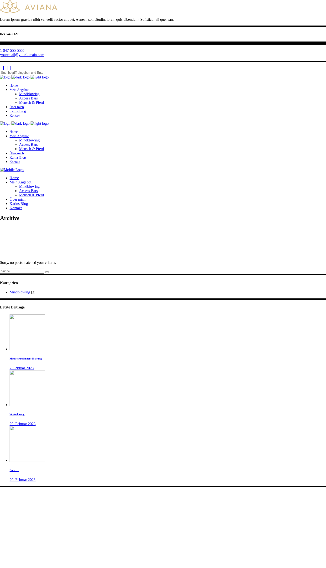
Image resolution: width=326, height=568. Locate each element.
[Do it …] (27, 461)
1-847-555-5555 (12, 50)
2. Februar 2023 (22, 368)
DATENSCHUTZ (14, 555)
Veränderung (17, 414)
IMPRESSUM (11, 551)
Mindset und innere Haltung (26, 358)
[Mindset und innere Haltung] (27, 349)
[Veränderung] (27, 405)
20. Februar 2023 (23, 424)
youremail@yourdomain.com (22, 55)
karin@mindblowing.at (21, 513)
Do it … (14, 470)
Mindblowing (20, 292)
